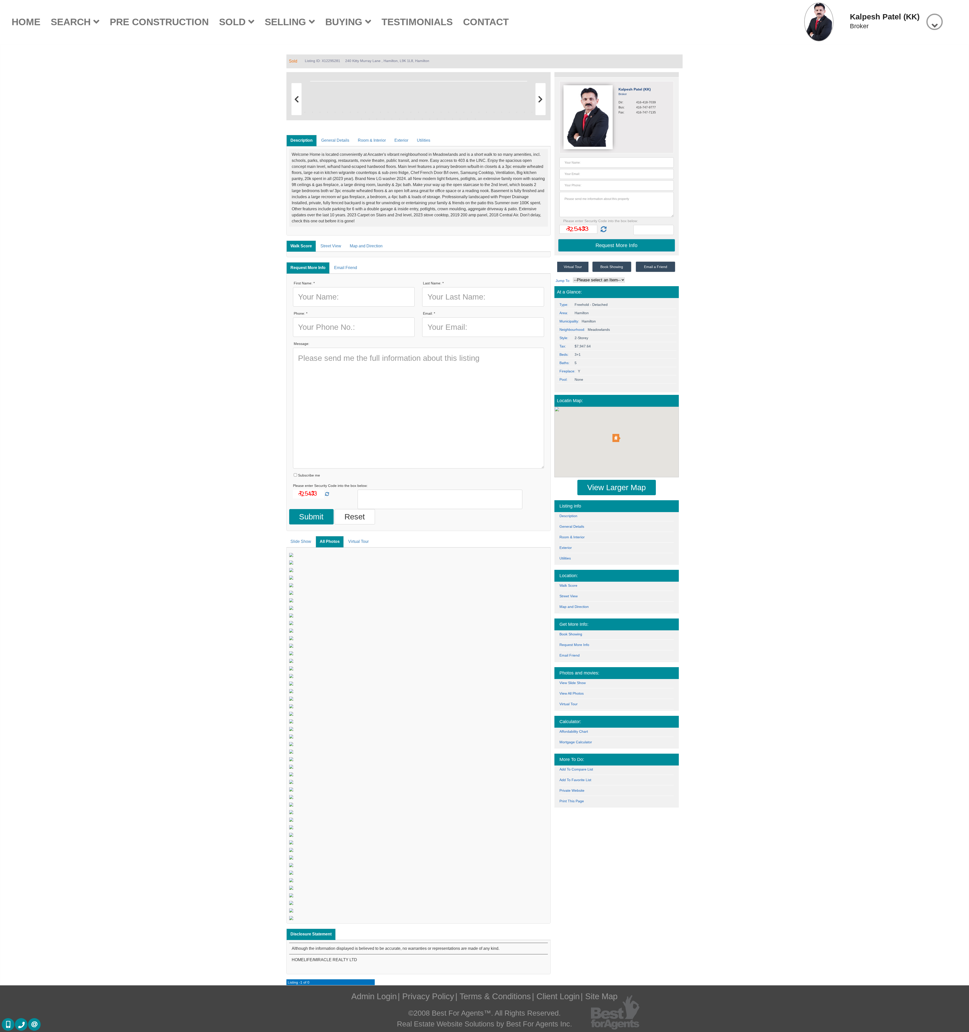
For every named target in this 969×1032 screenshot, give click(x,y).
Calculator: (570, 721)
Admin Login (374, 996)
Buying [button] (345, 22)
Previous (297, 80)
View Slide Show (572, 683)
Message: (301, 344)
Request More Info (308, 268)
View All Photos (571, 693)
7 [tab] (342, 112)
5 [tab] (327, 112)
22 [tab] (456, 112)
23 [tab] (463, 112)
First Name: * (304, 283)
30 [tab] (516, 112)
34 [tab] (361, 119)
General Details (335, 140)
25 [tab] (478, 112)
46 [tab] (452, 119)
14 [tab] (395, 112)
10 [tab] (365, 112)
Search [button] (72, 22)
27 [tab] (494, 112)
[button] (616, 438)
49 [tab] (475, 119)
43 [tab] (429, 119)
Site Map (601, 996)
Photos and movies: (579, 672)
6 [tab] (335, 112)
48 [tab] (467, 119)
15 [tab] (403, 112)
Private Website (571, 790)
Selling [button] (287, 22)
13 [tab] (388, 112)
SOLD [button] (233, 22)
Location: (568, 575)
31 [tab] (524, 112)
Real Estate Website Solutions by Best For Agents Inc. (484, 1024)
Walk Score (301, 246)
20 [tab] (441, 112)
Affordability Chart (573, 731)
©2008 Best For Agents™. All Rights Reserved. (484, 1013)
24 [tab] (471, 112)
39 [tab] (399, 119)
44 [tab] (437, 119)
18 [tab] (425, 112)
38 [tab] (391, 119)
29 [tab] (509, 112)
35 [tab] (369, 119)
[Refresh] (327, 494)
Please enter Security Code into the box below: (330, 486)
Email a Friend (655, 267)
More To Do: (571, 759)
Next (539, 80)
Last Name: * (433, 283)
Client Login (558, 996)
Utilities (423, 140)
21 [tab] (448, 112)
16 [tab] (410, 112)
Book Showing (611, 267)
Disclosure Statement (311, 934)
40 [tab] (407, 119)
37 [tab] (384, 119)
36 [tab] (376, 119)
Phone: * (300, 313)
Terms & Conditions (495, 996)
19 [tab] (433, 112)
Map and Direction (366, 246)
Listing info (570, 506)
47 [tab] (460, 119)
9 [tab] (357, 112)
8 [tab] (350, 112)
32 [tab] (531, 112)
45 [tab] (444, 119)
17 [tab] (418, 112)
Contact (486, 22)
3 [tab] (312, 112)
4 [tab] (319, 112)
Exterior (401, 140)
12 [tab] (380, 112)
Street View (330, 246)
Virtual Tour (358, 541)
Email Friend (345, 268)
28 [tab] (501, 112)
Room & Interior (372, 140)
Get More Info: (573, 624)
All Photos (330, 541)
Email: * (429, 313)
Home (26, 22)
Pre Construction (159, 22)
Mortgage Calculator (575, 742)
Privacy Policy (428, 996)
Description (301, 140)
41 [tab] (414, 119)
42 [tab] (422, 119)
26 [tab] (486, 112)
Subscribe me (308, 475)
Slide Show (300, 541)
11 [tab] (372, 112)
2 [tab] (304, 112)
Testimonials (417, 22)
